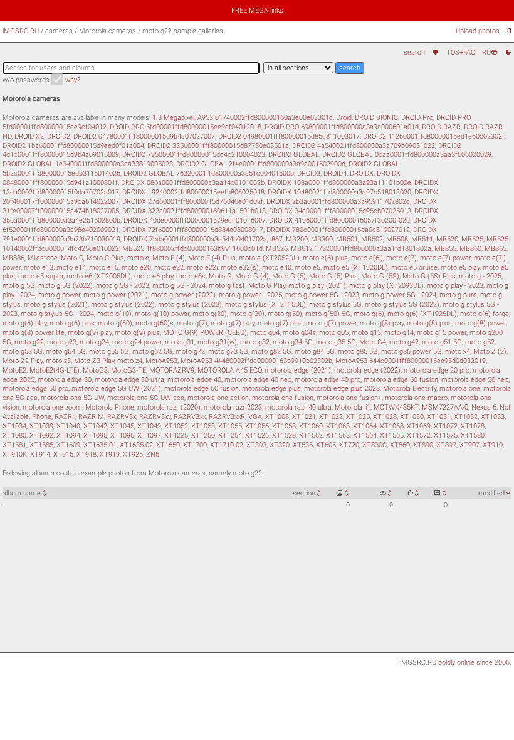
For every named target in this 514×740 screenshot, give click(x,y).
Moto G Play (266, 285)
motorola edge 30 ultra (129, 379)
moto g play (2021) (317, 285)
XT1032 (466, 416)
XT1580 (473, 435)
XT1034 (14, 425)
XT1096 (122, 435)
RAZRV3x (121, 416)
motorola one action (218, 397)
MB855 (445, 248)
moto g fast (227, 285)
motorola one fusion (282, 397)
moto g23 (61, 341)
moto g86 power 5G (411, 351)
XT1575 (446, 435)
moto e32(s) (240, 267)
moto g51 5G (442, 341)
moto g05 (334, 332)
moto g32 (255, 341)
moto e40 (276, 267)
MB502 (372, 239)
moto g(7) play (232, 323)
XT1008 (277, 416)
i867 (276, 239)
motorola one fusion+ (349, 397)
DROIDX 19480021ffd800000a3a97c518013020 (339, 192)
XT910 (493, 444)
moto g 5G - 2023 (122, 285)
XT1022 (331, 416)
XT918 (86, 454)
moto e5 (307, 267)
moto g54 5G (66, 351)
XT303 (256, 444)
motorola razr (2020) (169, 407)
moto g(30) (247, 313)
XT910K (15, 454)
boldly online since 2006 (474, 662)
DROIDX (362, 173)
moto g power (59, 294)
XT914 (40, 454)
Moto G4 (372, 341)
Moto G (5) (289, 276)
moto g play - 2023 (455, 285)
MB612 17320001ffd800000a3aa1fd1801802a (361, 248)
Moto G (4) (252, 276)
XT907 (469, 444)
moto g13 (366, 332)
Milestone (43, 257)
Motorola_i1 (352, 407)
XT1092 (41, 435)
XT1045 (122, 425)
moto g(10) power (162, 313)
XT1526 (257, 435)
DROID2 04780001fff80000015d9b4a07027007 (144, 136)
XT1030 (412, 416)
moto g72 (190, 351)
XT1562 (311, 435)
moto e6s (191, 276)
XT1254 (230, 435)
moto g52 (480, 341)
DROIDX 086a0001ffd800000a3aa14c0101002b (193, 182)
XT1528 (284, 435)
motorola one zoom (52, 407)
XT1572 (419, 435)
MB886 (13, 257)
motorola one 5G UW (72, 397)
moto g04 (265, 332)
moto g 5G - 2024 (179, 285)
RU (490, 52)
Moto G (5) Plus (333, 276)
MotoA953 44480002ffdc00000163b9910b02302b (256, 360)
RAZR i (65, 416)
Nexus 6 (483, 407)
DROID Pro (417, 117)
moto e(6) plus (325, 257)
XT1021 (304, 416)
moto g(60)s (154, 323)
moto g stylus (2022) (123, 304)
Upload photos (478, 30)
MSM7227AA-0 (445, 407)
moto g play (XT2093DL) (386, 285)
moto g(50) (285, 313)
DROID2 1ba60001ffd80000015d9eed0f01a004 (73, 145)
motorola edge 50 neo (474, 379)
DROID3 (308, 173)
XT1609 (68, 444)
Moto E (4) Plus (212, 257)
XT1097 (149, 435)
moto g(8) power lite (34, 332)
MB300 (322, 239)
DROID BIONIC (376, 117)
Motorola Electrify (409, 388)
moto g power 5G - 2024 (399, 294)
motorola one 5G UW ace (145, 397)
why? (72, 79)
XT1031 (439, 416)
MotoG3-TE (128, 370)
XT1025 (358, 416)
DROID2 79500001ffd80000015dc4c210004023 (193, 154)
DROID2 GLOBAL (293, 154)
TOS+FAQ (460, 52)
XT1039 (41, 425)
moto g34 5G (293, 341)
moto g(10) (114, 313)
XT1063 (338, 425)
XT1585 (41, 444)
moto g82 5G (271, 351)
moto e (138, 257)
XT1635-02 (136, 444)
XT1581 (14, 444)
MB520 (447, 239)
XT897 (446, 444)
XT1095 (95, 435)
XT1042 (95, 425)
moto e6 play (153, 276)
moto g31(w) (217, 341)
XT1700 (195, 444)
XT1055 (230, 425)
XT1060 (311, 425)
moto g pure (458, 294)
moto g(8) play (382, 323)
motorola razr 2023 (233, 407)
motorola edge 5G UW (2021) (116, 388)
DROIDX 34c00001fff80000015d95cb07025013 (340, 210)
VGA (255, 416)
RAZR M (91, 416)
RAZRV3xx (190, 416)
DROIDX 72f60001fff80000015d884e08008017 (192, 229)
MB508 (397, 239)
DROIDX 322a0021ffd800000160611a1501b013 (194, 210)
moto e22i (202, 267)
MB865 (495, 248)
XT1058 (284, 425)
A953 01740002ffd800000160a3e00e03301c (265, 117)
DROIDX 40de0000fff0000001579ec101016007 (194, 220)
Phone (41, 416)
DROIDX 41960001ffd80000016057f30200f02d (339, 220)
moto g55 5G (109, 351)
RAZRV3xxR (227, 416)
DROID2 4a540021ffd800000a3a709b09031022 (363, 145)
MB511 (422, 239)
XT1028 (385, 416)
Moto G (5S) (380, 276)
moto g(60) (115, 323)
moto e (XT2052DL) (269, 257)
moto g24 (94, 341)
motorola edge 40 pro (327, 379)
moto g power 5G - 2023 (322, 294)
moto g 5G (19, 285)
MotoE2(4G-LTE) (54, 370)
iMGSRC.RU (21, 30)
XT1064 (365, 425)
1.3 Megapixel (173, 117)
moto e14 (71, 267)
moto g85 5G (358, 351)
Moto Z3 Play (94, 360)
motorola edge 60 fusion (201, 388)
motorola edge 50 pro (35, 388)
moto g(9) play (90, 332)
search (414, 52)
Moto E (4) (168, 257)
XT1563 (338, 435)
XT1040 (68, 425)
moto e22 (169, 267)
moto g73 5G (228, 351)
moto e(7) (401, 257)
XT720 (349, 444)
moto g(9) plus (137, 332)
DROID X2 (29, 136)
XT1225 (176, 435)
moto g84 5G (315, 351)
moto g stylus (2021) (56, 304)
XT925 (133, 454)
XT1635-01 (100, 444)
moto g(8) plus (429, 323)
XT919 (110, 454)
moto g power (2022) (183, 294)
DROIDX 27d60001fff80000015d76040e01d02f (192, 201)
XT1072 (446, 425)
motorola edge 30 (65, 379)
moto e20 (136, 267)
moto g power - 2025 (250, 294)
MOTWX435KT (396, 407)
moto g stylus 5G (335, 304)
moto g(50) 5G (327, 313)
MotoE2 (14, 370)
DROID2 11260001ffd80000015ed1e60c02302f (434, 136)
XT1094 (68, 435)
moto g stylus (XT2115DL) (265, 304)
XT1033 (493, 416)
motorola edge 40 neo (257, 379)
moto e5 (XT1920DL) (355, 267)
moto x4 (457, 351)
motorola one (459, 388)
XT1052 (176, 425)
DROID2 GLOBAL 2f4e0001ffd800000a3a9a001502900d (260, 163)
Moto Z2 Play (23, 360)
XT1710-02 (226, 444)
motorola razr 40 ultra (298, 407)
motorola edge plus (271, 388)
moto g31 (179, 341)
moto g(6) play (24, 323)
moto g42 (404, 341)
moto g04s (299, 332)
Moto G (220, 276)
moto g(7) (192, 323)
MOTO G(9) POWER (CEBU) (205, 332)
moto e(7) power (445, 257)
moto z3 (58, 360)
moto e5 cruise (414, 267)
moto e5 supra (40, 276)
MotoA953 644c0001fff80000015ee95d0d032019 (410, 360)
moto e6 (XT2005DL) (98, 276)
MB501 (347, 239)
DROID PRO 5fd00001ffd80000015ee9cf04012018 (185, 126)
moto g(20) (209, 313)
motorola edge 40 (194, 379)
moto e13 (38, 267)
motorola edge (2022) (367, 370)
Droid (344, 117)
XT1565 (392, 435)
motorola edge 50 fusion (401, 379)
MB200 (297, 239)
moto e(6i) (367, 257)
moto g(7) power (331, 323)
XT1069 (419, 425)
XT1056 (257, 425)
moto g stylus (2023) (190, 304)
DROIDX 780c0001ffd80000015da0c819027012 (338, 229)
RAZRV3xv (154, 416)
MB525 (472, 239)
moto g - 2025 (480, 276)
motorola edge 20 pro (436, 370)
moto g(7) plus (280, 323)
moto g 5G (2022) (65, 285)
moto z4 (129, 360)
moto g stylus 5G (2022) (402, 304)
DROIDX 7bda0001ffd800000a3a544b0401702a (195, 239)
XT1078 (473, 425)
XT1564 (365, 435)
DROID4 (335, 173)
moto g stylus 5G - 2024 (57, 313)
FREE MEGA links (257, 10)
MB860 (470, 248)
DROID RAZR (441, 126)
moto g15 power (441, 332)
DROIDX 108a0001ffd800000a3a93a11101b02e (339, 182)
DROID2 (58, 136)
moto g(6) (369, 313)
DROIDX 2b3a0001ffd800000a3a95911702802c (338, 201)
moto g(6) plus (72, 323)
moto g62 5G (152, 351)
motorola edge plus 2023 (342, 388)
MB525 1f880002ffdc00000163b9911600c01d (192, 248)
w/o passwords (26, 79)
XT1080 (14, 435)
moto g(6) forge (484, 313)
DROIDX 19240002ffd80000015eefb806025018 (193, 192)
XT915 (63, 454)
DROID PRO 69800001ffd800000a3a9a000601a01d (342, 126)
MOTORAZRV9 (171, 370)
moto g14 (399, 332)
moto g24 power (137, 341)
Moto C (72, 257)
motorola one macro (416, 397)
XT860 (400, 444)
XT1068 (392, 425)
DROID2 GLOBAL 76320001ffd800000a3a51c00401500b (208, 173)
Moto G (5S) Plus (429, 276)
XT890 (423, 444)
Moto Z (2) (489, 351)
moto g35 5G (336, 341)
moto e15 (103, 267)
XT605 (326, 444)
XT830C (374, 444)
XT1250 (203, 435)
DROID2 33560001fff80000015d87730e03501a (218, 145)
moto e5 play (460, 267)
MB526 (277, 248)
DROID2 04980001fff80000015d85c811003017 (289, 136)
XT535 (303, 444)
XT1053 (203, 425)
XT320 (280, 444)
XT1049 (149, 425)
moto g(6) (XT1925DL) (422, 313)
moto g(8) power (480, 323)
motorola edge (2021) (298, 370)
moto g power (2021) (115, 294)
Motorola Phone (109, 407)
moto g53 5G (23, 351)
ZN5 (152, 454)
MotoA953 (161, 360)
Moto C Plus (105, 257)
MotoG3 (95, 370)
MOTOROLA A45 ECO (229, 370)
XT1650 (168, 444)
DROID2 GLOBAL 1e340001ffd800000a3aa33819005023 (88, 163)
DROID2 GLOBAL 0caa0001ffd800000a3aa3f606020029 (406, 154)
